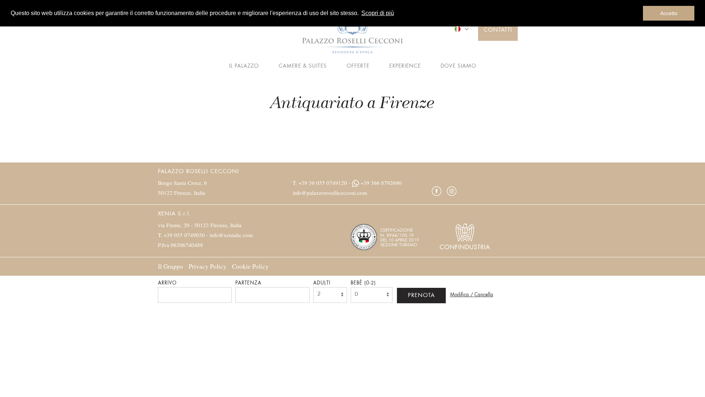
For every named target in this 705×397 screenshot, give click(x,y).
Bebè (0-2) (363, 283)
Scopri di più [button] (377, 13)
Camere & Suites (303, 66)
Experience (405, 66)
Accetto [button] (668, 13)
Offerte (358, 66)
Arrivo (167, 283)
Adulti (321, 283)
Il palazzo (244, 66)
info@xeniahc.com (231, 235)
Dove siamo (458, 66)
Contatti (498, 30)
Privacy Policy (208, 266)
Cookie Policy (250, 266)
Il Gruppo (170, 266)
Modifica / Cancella (471, 295)
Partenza (248, 283)
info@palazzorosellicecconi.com (330, 192)
